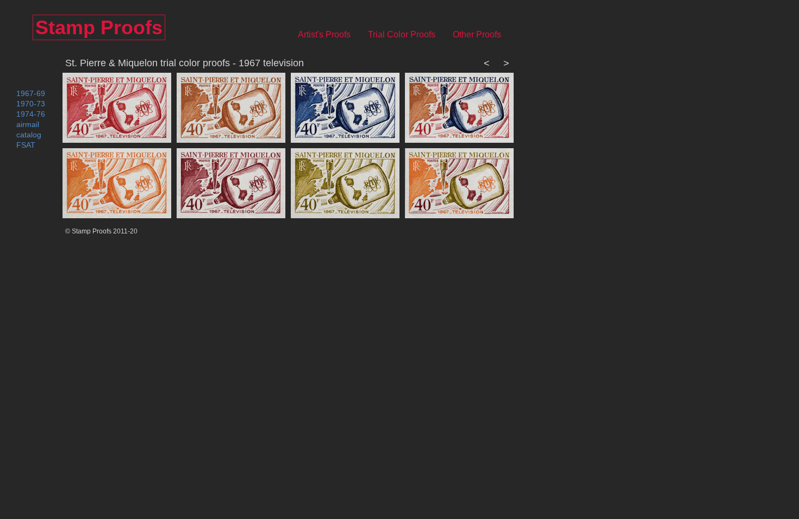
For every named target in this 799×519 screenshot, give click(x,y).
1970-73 (30, 103)
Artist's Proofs (331, 34)
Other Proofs (483, 34)
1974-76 (30, 114)
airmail (27, 124)
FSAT (25, 145)
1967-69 (30, 93)
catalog (28, 134)
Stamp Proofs (99, 27)
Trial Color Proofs (408, 34)
